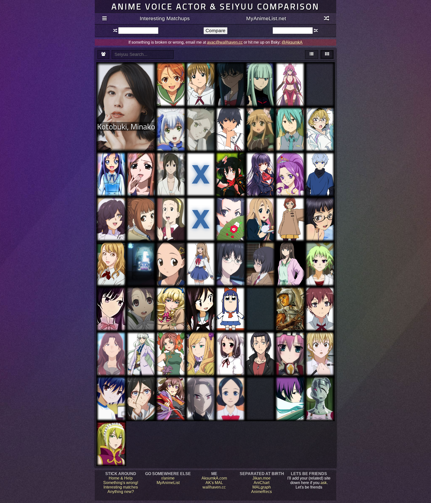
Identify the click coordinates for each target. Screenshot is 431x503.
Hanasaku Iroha (230, 250)
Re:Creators (260, 343)
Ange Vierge (290, 71)
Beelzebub (290, 388)
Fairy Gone (320, 73)
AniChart (261, 483)
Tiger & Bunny (111, 250)
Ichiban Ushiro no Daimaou (230, 73)
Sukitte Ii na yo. (140, 208)
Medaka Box (320, 253)
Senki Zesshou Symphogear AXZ (140, 345)
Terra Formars (260, 298)
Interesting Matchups (165, 18)
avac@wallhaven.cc (225, 42)
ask (324, 483)
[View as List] (311, 54)
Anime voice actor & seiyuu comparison (215, 6)
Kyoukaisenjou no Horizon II (141, 253)
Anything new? (121, 492)
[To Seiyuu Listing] (103, 54)
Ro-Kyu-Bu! (111, 388)
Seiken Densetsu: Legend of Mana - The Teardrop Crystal (170, 349)
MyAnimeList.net (266, 18)
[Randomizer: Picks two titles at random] (326, 18)
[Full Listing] (104, 18)
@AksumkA (292, 42)
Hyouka (290, 116)
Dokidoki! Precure (111, 165)
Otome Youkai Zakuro (200, 118)
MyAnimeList (168, 483)
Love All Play (290, 253)
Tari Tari (260, 250)
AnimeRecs (261, 492)
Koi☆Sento (230, 385)
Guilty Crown (319, 208)
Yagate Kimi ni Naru (111, 298)
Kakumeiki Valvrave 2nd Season (170, 302)
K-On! (260, 208)
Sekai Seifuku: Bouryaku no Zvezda (200, 345)
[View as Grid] (327, 54)
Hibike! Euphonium (141, 388)
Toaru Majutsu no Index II (230, 210)
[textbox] (138, 30)
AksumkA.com (214, 478)
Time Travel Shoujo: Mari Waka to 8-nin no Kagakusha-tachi (201, 259)
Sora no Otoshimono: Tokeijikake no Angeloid (141, 170)
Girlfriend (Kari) (260, 163)
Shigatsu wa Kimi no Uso (201, 163)
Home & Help (121, 478)
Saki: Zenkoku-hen (230, 345)
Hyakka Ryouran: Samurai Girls (170, 390)
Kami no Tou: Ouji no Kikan (320, 163)
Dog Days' (260, 116)
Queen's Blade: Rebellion (230, 163)
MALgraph (261, 487)
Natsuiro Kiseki (170, 73)
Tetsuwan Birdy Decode (170, 210)
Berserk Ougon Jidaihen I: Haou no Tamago (290, 300)
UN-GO (171, 161)
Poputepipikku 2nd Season (230, 298)
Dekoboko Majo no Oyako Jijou (111, 208)
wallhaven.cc (214, 487)
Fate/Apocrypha (201, 385)
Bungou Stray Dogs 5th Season (290, 210)
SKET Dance (200, 71)
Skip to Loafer (111, 340)
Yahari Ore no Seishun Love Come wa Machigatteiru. (320, 302)
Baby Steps (320, 343)
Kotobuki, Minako (126, 126)
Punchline (319, 116)
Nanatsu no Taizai (320, 388)
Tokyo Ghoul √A (260, 385)
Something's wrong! (120, 483)
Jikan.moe (261, 478)
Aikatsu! (290, 161)
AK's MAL (214, 483)
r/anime (168, 478)
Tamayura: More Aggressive (171, 255)
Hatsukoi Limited (230, 116)
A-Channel (201, 295)
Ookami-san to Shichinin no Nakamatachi (141, 302)
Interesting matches (121, 487)
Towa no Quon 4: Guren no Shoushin (260, 76)
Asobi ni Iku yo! (170, 116)
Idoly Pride (201, 205)
